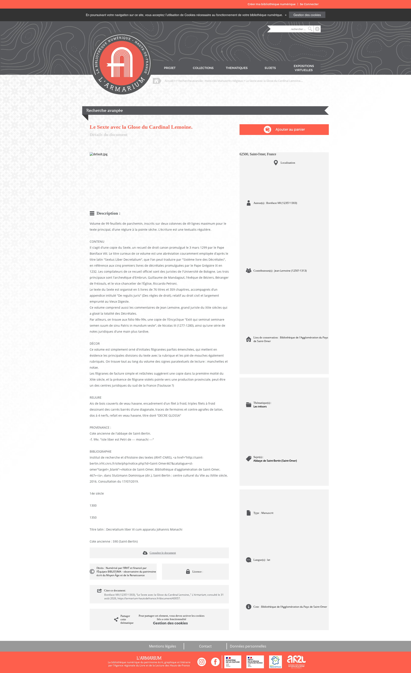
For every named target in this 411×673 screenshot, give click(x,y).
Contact (205, 646)
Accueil (169, 81)
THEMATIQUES (237, 68)
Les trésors (260, 406)
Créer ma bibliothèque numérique (272, 4)
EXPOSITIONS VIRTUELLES (304, 68)
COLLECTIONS (203, 68)
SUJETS (270, 68)
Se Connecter (309, 4)
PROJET (170, 68)
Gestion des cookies (307, 15)
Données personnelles (248, 646)
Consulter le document (163, 552)
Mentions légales (162, 646)
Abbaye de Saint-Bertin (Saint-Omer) (275, 460)
